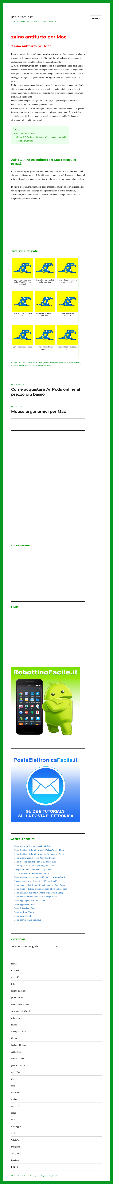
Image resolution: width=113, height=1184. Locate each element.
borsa (41, 363)
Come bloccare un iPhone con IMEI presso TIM (35, 862)
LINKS (14, 1167)
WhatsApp (16, 1140)
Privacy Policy (29, 1176)
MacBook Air (30, 366)
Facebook (15, 1160)
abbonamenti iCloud (20, 1004)
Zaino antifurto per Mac (24, 133)
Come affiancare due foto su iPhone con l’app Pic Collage (39, 893)
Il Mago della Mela (18, 363)
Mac (13, 1086)
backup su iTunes (18, 1031)
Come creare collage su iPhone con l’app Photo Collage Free (40, 889)
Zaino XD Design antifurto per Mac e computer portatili (41, 137)
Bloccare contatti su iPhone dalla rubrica (31, 873)
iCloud (14, 984)
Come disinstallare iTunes (25, 908)
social (13, 1133)
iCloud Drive (17, 1018)
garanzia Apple (17, 1058)
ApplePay (15, 1072)
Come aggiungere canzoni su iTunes (29, 900)
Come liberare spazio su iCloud (27, 920)
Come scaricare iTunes (24, 912)
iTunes (14, 1025)
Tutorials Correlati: (25, 141)
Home (14, 964)
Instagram (15, 1147)
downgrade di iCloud (20, 1011)
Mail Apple (16, 1126)
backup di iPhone (18, 1045)
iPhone (14, 1038)
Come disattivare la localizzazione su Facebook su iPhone (39, 854)
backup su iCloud (18, 991)
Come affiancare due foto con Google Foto (32, 846)
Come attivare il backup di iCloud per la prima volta (36, 896)
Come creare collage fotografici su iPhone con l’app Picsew (40, 885)
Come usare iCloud (22, 916)
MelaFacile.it (22, 17)
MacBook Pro (41, 366)
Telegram (15, 1153)
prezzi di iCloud (18, 997)
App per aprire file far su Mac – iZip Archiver (34, 869)
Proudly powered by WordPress (48, 1176)
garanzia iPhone (18, 1065)
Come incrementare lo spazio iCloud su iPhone (34, 858)
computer (62, 363)
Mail (13, 1119)
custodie (77, 363)
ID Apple (15, 970)
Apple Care (16, 1052)
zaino (49, 366)
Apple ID (15, 977)
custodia (70, 363)
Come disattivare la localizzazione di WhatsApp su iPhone (39, 850)
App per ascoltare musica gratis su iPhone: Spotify (36, 881)
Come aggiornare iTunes (24, 904)
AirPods (14, 1099)
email (13, 1113)
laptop (13, 366)
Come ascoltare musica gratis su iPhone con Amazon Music (40, 877)
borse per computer (51, 363)
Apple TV (15, 1106)
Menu (96, 18)
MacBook (20, 366)
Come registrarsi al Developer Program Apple (34, 865)
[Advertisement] (49, 454)
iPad (13, 1079)
